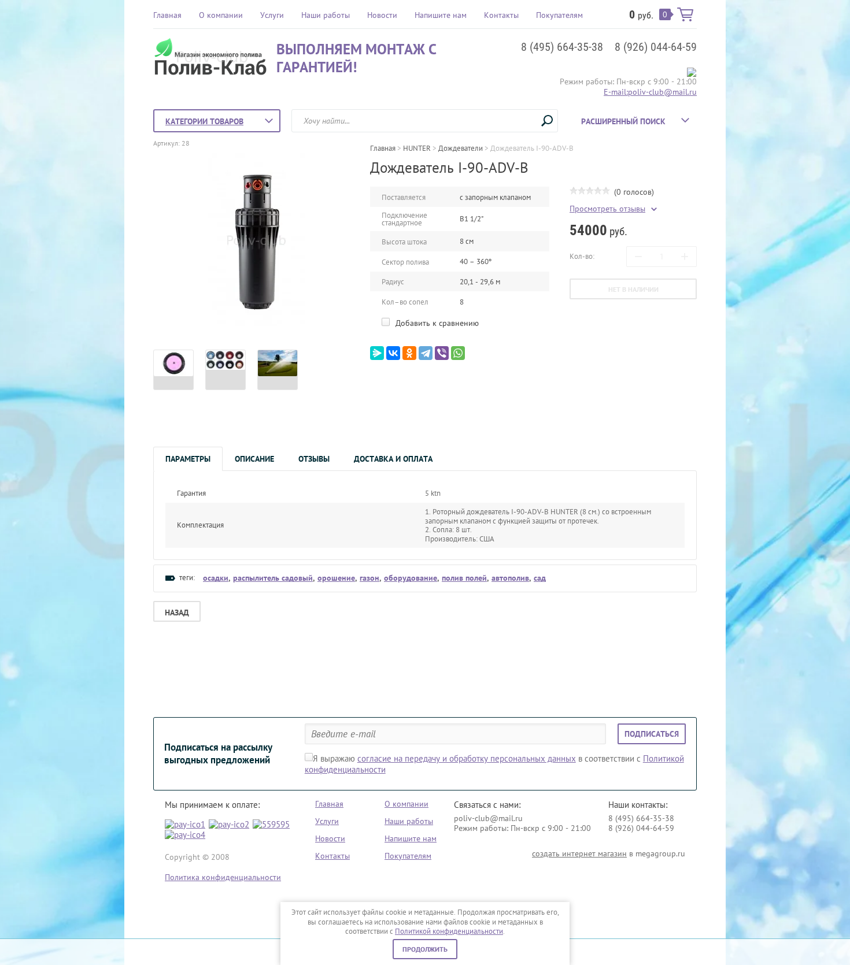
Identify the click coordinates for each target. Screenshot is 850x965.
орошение (336, 578)
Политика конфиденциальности (223, 877)
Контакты (501, 15)
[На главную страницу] (212, 57)
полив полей (464, 578)
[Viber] (442, 353)
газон (369, 578)
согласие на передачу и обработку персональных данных (466, 758)
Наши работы (325, 15)
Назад (177, 612)
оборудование (410, 578)
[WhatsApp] (458, 353)
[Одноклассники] (409, 353)
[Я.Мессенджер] (377, 353)
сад (540, 578)
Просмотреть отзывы (607, 209)
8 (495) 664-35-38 (562, 47)
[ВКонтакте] (393, 353)
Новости (382, 15)
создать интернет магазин (579, 853)
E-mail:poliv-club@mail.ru (650, 92)
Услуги (272, 15)
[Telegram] (426, 353)
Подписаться (651, 734)
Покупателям (559, 15)
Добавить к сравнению (436, 323)
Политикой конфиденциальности (449, 931)
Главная (167, 15)
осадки (215, 578)
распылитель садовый (273, 578)
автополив (510, 578)
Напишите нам (441, 15)
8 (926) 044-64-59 (656, 47)
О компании (221, 15)
